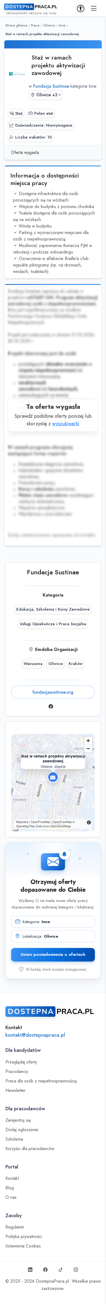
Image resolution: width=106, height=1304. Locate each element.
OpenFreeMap (62, 821)
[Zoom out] (88, 748)
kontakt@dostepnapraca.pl (35, 1035)
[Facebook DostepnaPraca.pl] (45, 1270)
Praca (35, 25)
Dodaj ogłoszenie (21, 1129)
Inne (62, 25)
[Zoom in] (88, 741)
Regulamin (14, 1227)
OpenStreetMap (60, 826)
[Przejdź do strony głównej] (53, 1011)
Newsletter (15, 1090)
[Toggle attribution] (89, 822)
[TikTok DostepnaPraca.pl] (60, 1270)
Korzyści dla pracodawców (29, 1148)
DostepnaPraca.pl (52, 1281)
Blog (9, 1188)
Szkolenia (14, 1139)
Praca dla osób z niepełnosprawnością (41, 1081)
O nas (11, 1197)
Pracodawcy (16, 1071)
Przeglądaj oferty (21, 1062)
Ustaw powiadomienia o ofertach (53, 954)
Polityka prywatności (23, 1236)
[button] (94, 9)
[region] (53, 782)
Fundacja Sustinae (53, 572)
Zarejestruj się (18, 1120)
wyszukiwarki (65, 423)
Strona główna (16, 25)
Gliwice (49, 25)
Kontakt (12, 1178)
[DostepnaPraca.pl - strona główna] (31, 9)
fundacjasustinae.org (53, 692)
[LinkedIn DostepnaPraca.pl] (30, 1270)
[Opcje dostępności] (80, 9)
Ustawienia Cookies (23, 1246)
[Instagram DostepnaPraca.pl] (76, 1270)
